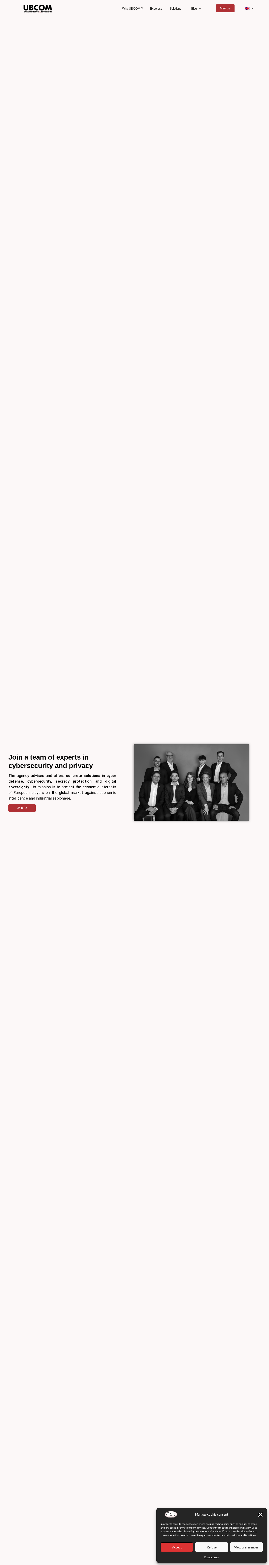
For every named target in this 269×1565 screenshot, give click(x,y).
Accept (177, 1547)
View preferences (246, 1547)
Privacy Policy (211, 1557)
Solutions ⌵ (177, 8)
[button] (260, 1514)
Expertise (156, 8)
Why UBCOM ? (132, 8)
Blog (194, 8)
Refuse (212, 1547)
